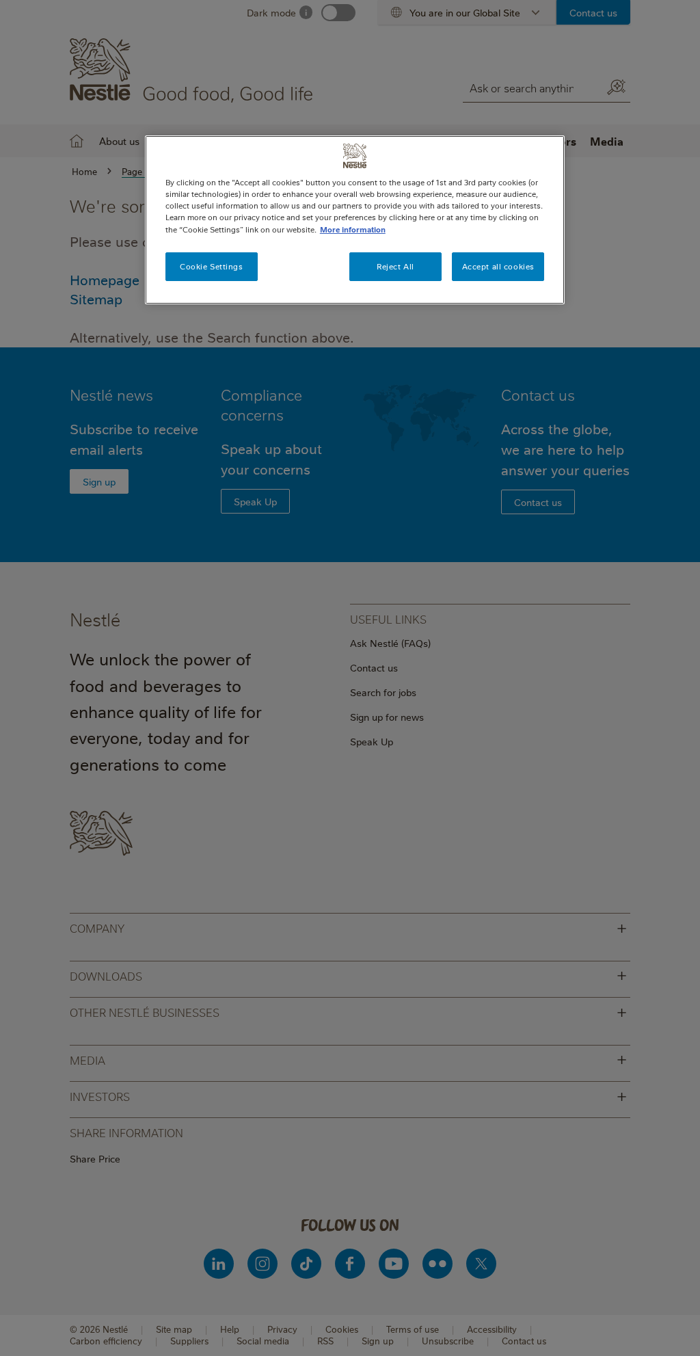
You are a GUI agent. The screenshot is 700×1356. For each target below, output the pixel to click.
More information (353, 229)
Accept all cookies (498, 266)
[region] (355, 219)
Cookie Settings (211, 266)
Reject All (395, 266)
